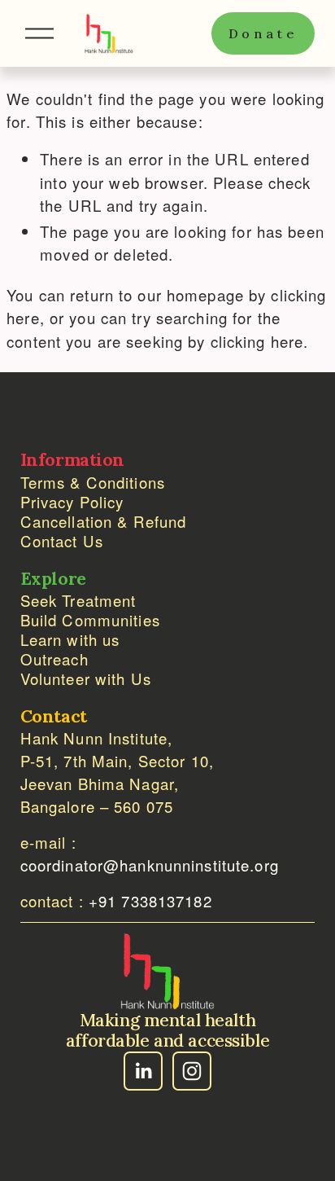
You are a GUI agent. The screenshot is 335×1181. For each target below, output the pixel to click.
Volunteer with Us (85, 678)
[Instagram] (191, 1071)
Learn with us (70, 639)
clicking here (257, 341)
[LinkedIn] (143, 1071)
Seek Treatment (78, 600)
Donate (263, 33)
